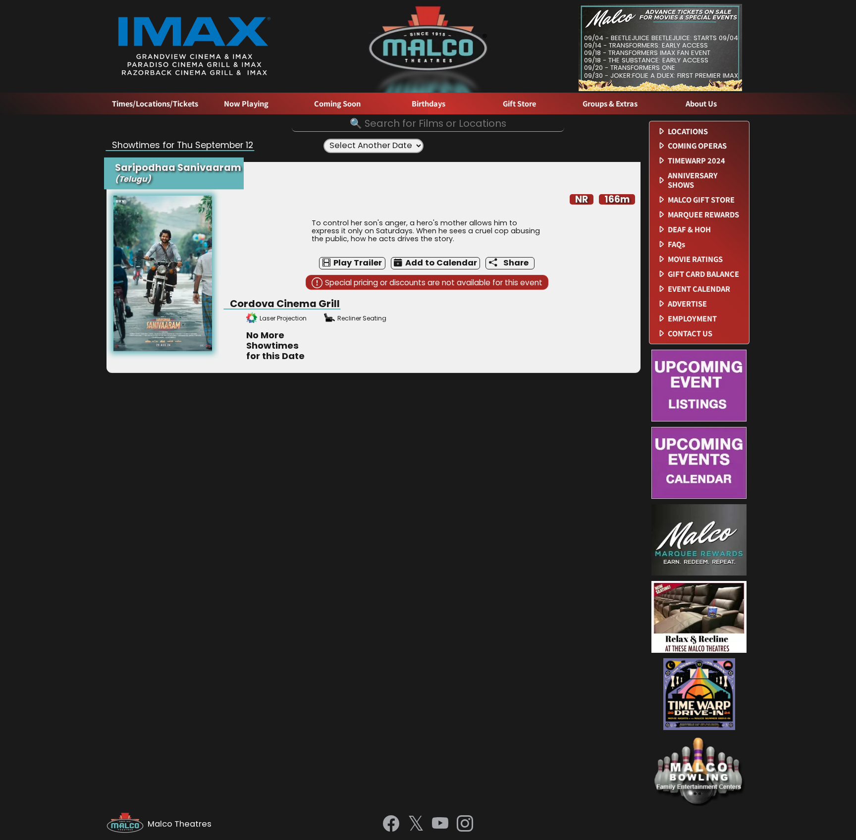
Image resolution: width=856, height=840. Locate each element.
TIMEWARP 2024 (696, 160)
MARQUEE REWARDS (703, 214)
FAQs (676, 244)
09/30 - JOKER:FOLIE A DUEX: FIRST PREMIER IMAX (661, 75)
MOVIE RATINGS (695, 259)
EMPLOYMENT (692, 318)
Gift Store (519, 103)
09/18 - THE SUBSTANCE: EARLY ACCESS (646, 60)
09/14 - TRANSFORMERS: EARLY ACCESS (646, 45)
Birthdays (428, 103)
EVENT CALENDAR (699, 289)
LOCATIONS (688, 131)
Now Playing (246, 103)
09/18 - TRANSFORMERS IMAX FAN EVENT (647, 52)
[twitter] (416, 824)
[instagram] (465, 824)
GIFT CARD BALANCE (703, 274)
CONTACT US (690, 333)
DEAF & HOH (689, 229)
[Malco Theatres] (127, 824)
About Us (701, 103)
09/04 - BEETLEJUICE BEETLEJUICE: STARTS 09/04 (661, 38)
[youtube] (440, 824)
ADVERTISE (687, 304)
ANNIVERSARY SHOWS (693, 180)
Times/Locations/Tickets (155, 103)
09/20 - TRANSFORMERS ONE (629, 67)
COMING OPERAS (697, 146)
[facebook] (391, 824)
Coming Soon (337, 103)
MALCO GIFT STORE (701, 200)
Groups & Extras (610, 103)
